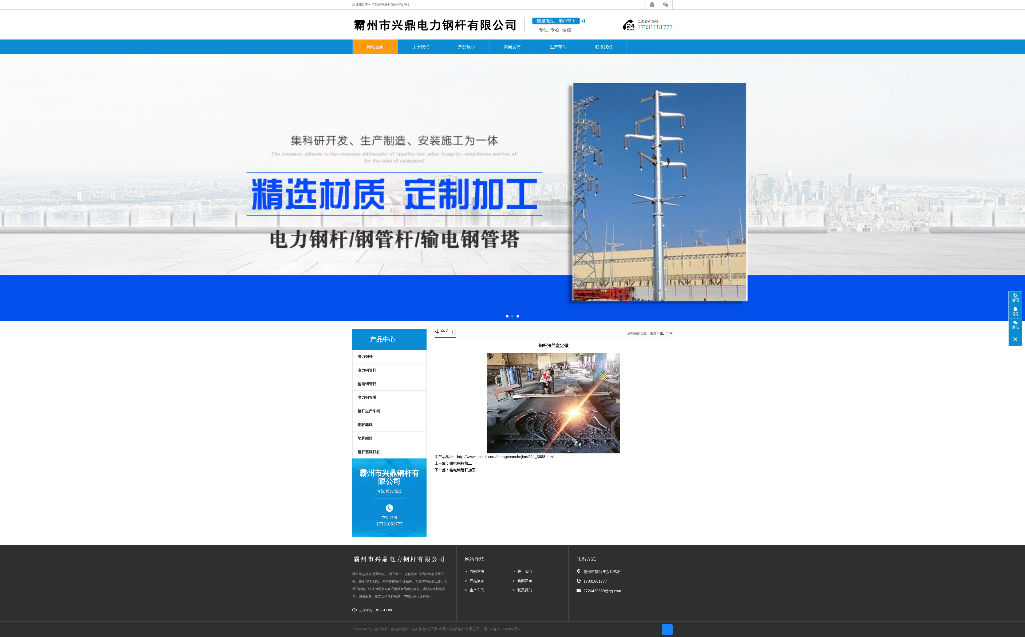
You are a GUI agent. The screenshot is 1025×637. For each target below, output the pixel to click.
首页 (653, 333)
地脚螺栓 (365, 438)
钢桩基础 (365, 424)
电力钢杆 (365, 356)
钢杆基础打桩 (369, 452)
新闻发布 (512, 47)
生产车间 (558, 47)
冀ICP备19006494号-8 (503, 629)
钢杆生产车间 (369, 411)
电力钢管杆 (367, 370)
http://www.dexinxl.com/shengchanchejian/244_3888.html (505, 456)
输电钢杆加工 (461, 463)
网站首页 (375, 47)
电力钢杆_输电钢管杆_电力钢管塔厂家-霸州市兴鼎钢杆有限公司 (426, 629)
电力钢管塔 (367, 397)
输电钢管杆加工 (463, 470)
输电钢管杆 (367, 384)
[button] (507, 316)
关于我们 (420, 47)
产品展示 (466, 47)
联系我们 (603, 47)
